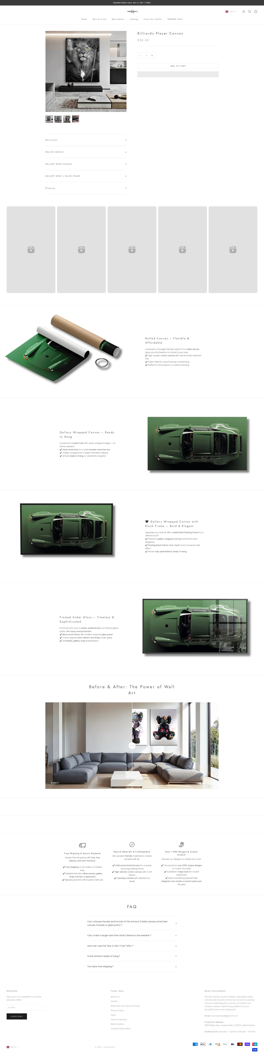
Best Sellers (118, 19)
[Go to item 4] (75, 119)
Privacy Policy (117, 1010)
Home (84, 19)
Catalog (134, 19)
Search (114, 1001)
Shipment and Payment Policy (125, 1006)
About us (115, 996)
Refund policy (117, 1024)
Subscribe (17, 1016)
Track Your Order (153, 19)
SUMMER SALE (175, 19)
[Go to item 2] (58, 119)
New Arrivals (100, 19)
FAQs (113, 1015)
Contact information (121, 1028)
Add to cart (178, 66)
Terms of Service (119, 1019)
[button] (178, 74)
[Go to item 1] (49, 119)
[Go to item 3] (67, 119)
